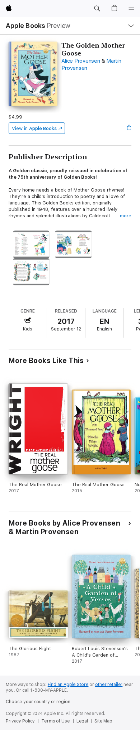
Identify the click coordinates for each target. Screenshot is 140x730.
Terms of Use (55, 721)
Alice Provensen (80, 61)
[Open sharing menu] (129, 128)
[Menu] (131, 8)
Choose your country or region (38, 701)
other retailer (108, 684)
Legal (82, 721)
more (125, 215)
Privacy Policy (20, 721)
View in (34, 128)
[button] (97, 8)
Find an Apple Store (68, 684)
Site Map (103, 721)
